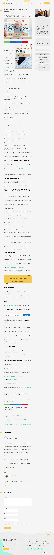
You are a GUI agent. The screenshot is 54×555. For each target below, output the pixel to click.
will (8, 67)
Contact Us (45, 545)
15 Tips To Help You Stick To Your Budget (15, 343)
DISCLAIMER (29, 545)
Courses (24, 3)
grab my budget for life (11, 305)
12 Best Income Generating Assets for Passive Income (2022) (43, 62)
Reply (5, 472)
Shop (18, 3)
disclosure (10, 17)
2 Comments (18, 13)
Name (5, 508)
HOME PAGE (29, 539)
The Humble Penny (12, 475)
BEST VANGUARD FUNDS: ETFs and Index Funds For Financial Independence (43, 67)
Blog (38, 3)
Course (28, 541)
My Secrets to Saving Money (13, 379)
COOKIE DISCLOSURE (46, 543)
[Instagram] (45, 43)
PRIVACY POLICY (37, 543)
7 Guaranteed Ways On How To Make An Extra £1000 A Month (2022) (43, 59)
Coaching (27, 3)
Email (5, 513)
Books (21, 3)
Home (15, 3)
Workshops (32, 3)
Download (26, 315)
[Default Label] (37, 43)
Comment (6, 497)
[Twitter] (42, 43)
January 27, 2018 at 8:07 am (14, 477)
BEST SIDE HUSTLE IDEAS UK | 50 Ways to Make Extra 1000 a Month (43, 57)
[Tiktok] (10, 1)
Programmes (37, 541)
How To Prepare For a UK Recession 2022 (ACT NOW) (43, 64)
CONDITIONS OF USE (38, 545)
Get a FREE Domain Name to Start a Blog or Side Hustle (18, 412)
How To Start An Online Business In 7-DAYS (43, 70)
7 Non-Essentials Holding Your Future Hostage (16, 267)
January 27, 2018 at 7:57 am (12, 438)
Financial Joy (19, 14)
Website (5, 518)
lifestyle (6, 341)
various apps (12, 304)
